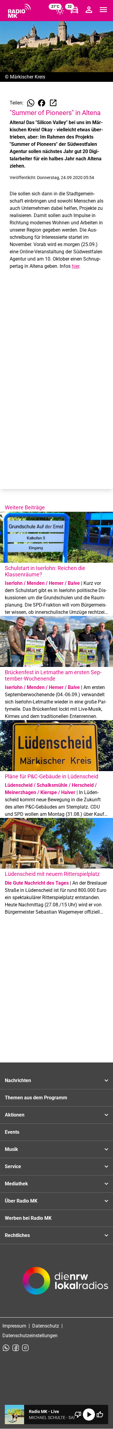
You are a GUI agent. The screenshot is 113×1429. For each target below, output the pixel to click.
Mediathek (16, 1184)
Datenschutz (45, 1326)
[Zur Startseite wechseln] (19, 10)
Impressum (14, 1326)
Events (12, 1132)
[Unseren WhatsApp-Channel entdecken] (6, 1347)
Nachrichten (18, 1080)
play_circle (89, 1414)
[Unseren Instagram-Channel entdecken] (25, 1347)
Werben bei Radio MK (28, 1218)
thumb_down (78, 1414)
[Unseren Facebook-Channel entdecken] (15, 1347)
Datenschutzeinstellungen (30, 1335)
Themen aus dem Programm (36, 1098)
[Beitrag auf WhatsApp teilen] (30, 103)
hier (75, 266)
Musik (11, 1149)
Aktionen (14, 1115)
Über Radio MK (21, 1201)
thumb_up (99, 1414)
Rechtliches (17, 1235)
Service (13, 1166)
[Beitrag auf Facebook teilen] (41, 103)
